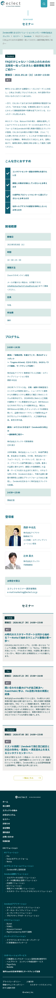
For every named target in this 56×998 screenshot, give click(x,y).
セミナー (17, 36)
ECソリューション (14, 885)
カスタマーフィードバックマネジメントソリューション (29, 891)
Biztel (9, 923)
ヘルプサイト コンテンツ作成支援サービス (25, 961)
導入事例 (6, 806)
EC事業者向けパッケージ (17, 942)
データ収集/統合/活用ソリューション (22, 880)
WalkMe (10, 967)
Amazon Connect (14, 929)
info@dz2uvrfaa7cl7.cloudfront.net (22, 286)
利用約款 (6, 841)
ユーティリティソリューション (19, 913)
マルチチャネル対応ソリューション (21, 877)
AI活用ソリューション (16, 883)
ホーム (5, 801)
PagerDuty (11, 964)
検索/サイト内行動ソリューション (21, 888)
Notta (9, 861)
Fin (8, 856)
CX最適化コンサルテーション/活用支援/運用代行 (27, 959)
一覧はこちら (28, 778)
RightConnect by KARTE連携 (19, 932)
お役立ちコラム (9, 814)
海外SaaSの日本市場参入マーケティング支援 (21, 971)
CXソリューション (10, 848)
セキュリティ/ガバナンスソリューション (23, 907)
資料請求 (6, 832)
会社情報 (6, 828)
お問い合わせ (8, 836)
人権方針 (30, 981)
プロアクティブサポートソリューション (23, 915)
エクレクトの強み (10, 810)
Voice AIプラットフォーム (17, 858)
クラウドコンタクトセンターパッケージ (23, 940)
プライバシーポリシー (12, 981)
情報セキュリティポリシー (13, 984)
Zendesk (27, 36)
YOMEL (10, 926)
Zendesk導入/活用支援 (16, 869)
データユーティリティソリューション (22, 910)
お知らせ (6, 823)
